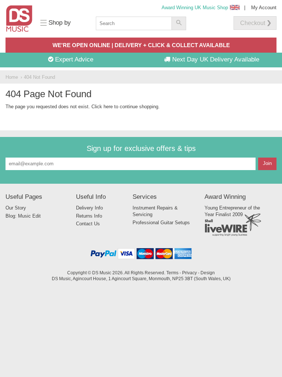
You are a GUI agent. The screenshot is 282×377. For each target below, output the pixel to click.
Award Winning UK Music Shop (195, 7)
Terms (172, 272)
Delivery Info (89, 208)
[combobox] (133, 23)
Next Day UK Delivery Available (214, 59)
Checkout (252, 23)
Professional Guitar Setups (161, 222)
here (108, 106)
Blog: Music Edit (23, 216)
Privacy (189, 272)
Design (207, 272)
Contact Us (88, 223)
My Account (263, 7)
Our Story (16, 208)
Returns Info (89, 216)
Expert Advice (73, 59)
